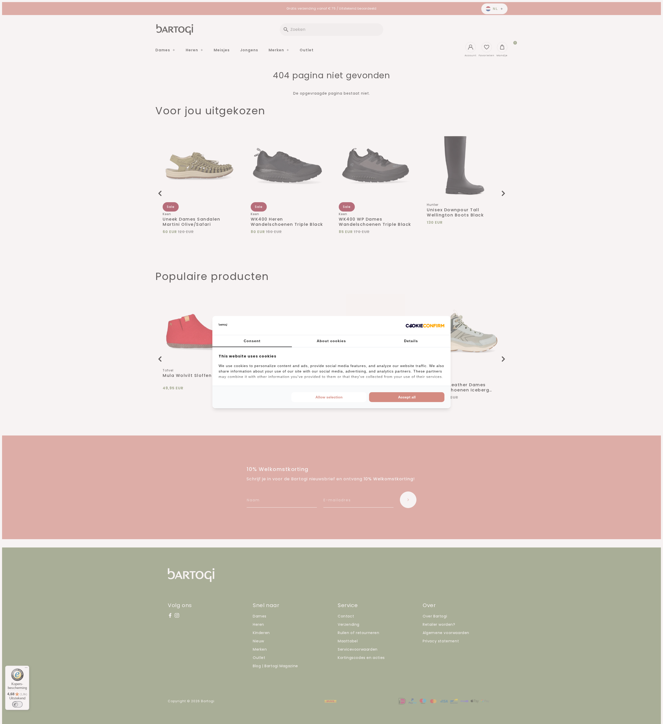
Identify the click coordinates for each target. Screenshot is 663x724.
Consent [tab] (252, 341)
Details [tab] (411, 341)
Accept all (407, 397)
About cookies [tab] (331, 341)
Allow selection (329, 397)
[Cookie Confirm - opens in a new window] (425, 325)
